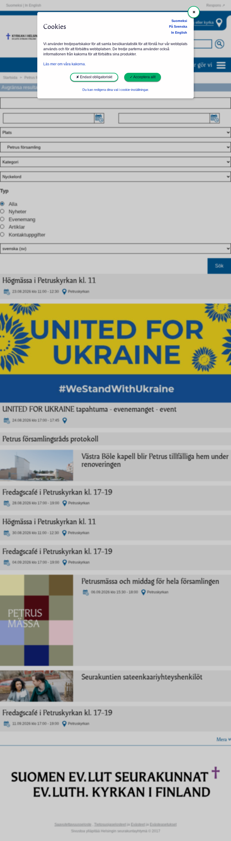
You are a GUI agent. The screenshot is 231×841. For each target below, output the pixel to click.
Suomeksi (179, 21)
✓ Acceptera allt (143, 77)
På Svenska (178, 26)
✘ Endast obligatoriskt (94, 77)
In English (179, 32)
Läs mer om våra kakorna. (64, 64)
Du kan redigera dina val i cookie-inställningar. (115, 89)
